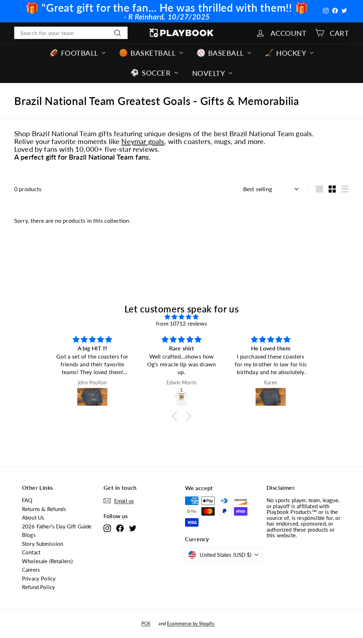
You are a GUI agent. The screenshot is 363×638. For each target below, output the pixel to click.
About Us (33, 517)
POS (145, 623)
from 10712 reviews (181, 323)
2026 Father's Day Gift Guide (56, 526)
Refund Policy (38, 587)
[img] (181, 317)
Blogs (29, 535)
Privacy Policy (39, 578)
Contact (31, 552)
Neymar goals (142, 141)
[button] (176, 416)
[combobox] (71, 33)
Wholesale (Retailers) (47, 561)
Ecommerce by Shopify (190, 623)
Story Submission (42, 543)
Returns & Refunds (44, 509)
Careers (31, 569)
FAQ (27, 500)
